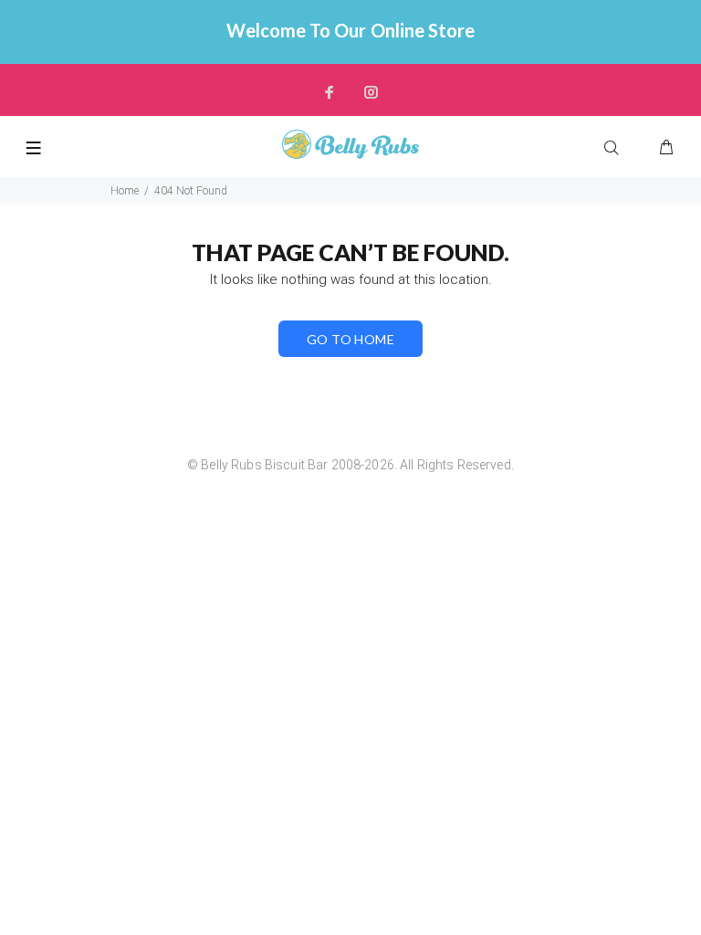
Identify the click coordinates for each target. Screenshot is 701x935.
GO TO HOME (350, 339)
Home (124, 190)
